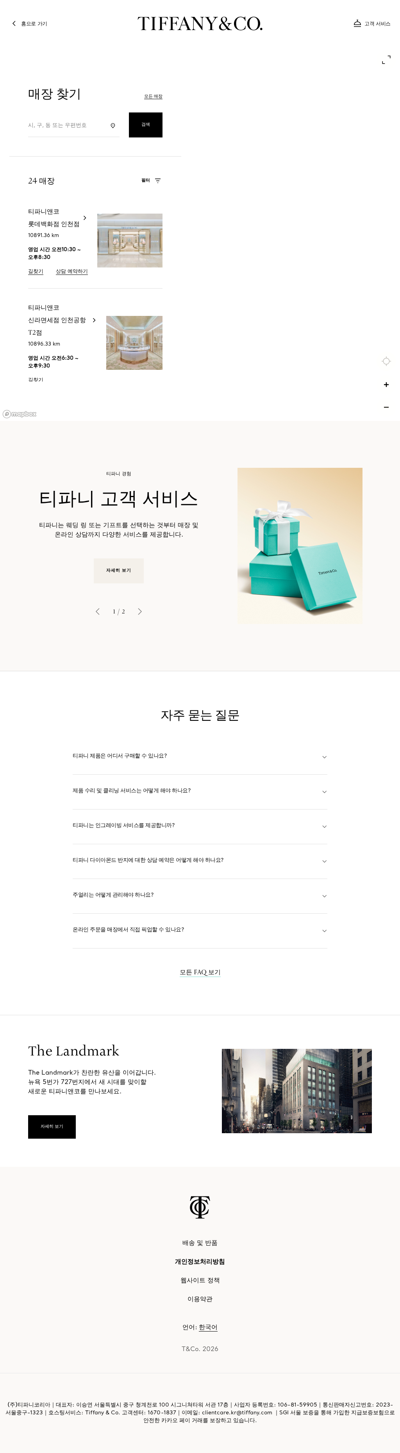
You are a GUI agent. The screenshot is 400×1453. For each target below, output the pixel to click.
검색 (145, 124)
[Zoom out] (386, 407)
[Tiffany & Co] (200, 23)
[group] (200, 546)
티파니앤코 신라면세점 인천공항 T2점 (82, 295)
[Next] (140, 611)
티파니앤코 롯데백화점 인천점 (71, 199)
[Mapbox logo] (19, 414)
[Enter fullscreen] (386, 60)
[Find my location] (386, 361)
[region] (200, 235)
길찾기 (35, 272)
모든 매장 (153, 96)
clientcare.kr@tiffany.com (237, 1413)
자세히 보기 (119, 570)
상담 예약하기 (72, 272)
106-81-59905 (297, 1405)
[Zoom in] (386, 384)
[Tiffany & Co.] (200, 1207)
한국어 (208, 1327)
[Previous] (97, 611)
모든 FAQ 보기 (200, 972)
